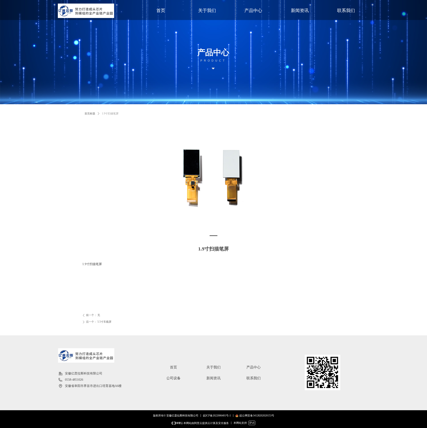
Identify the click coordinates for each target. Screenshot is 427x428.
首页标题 (90, 113)
